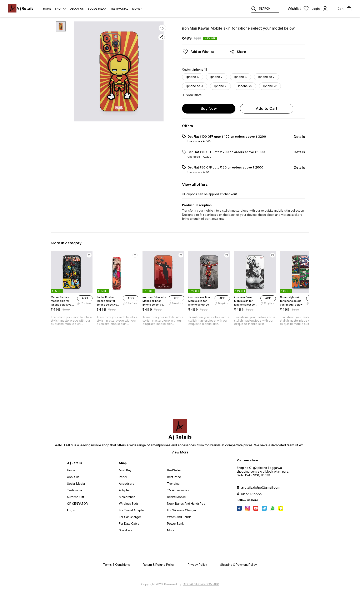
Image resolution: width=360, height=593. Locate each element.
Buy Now (209, 108)
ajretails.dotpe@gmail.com (260, 487)
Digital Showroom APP (201, 584)
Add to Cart (266, 108)
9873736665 (251, 494)
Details (299, 137)
